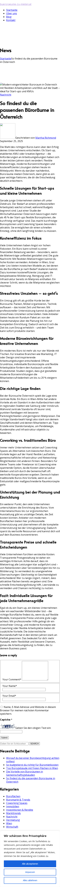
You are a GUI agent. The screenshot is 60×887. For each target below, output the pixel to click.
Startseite (5, 58)
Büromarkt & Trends (18, 799)
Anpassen (30, 872)
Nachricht (5, 94)
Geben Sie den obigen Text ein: (33, 728)
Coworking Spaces (16, 803)
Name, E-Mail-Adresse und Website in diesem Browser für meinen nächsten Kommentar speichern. (28, 710)
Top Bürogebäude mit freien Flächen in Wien (32, 768)
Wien (9, 823)
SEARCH (34, 743)
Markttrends (13, 813)
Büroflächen (13, 796)
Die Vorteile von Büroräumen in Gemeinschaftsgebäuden (24, 773)
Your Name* (9, 686)
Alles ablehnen (30, 880)
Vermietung (13, 820)
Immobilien (12, 806)
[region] (30, 859)
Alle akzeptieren (30, 863)
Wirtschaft (12, 826)
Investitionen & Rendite (19, 810)
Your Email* (9, 695)
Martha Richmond (45, 137)
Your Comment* (11, 679)
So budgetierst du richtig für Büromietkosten (32, 764)
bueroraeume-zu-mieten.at (15, 4)
